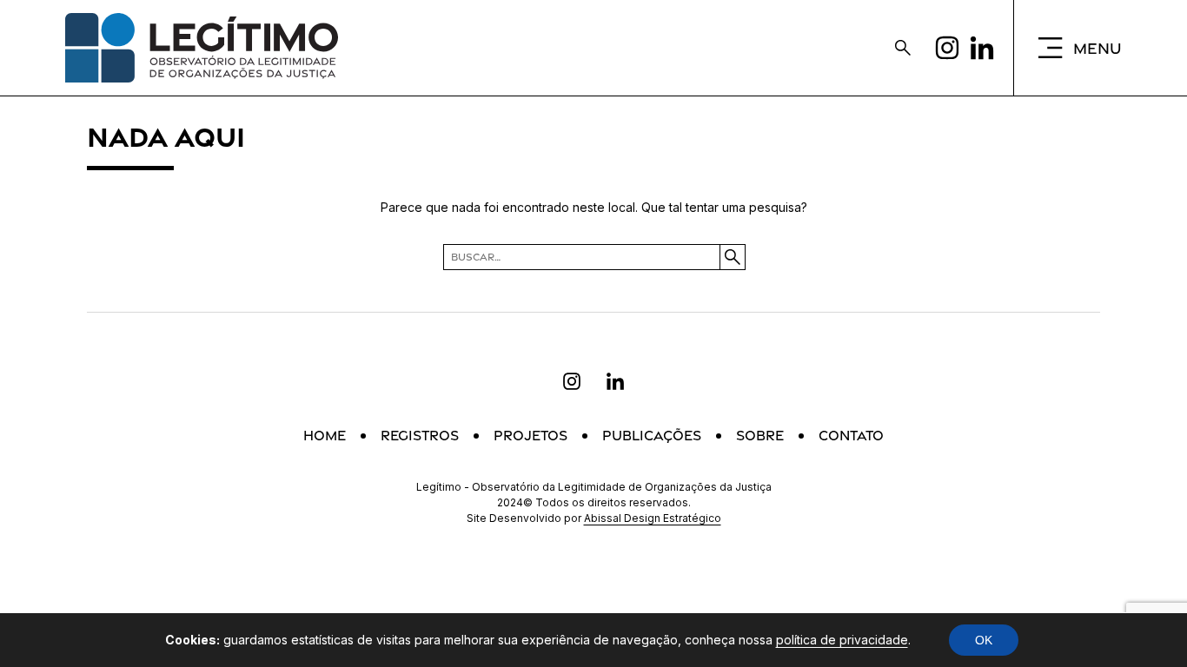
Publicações (651, 435)
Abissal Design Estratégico (652, 518)
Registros (420, 435)
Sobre (760, 435)
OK (983, 640)
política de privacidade (842, 639)
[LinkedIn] (982, 47)
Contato (851, 435)
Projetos (530, 435)
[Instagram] (947, 47)
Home (324, 435)
